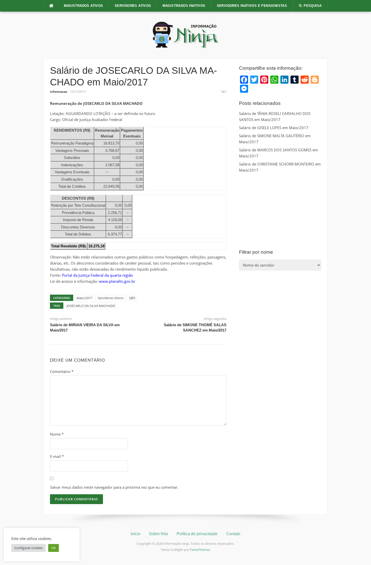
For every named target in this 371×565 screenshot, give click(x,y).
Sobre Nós (158, 534)
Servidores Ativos (133, 6)
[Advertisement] (280, 211)
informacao (58, 91)
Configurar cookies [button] (28, 548)
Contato (233, 534)
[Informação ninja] (185, 34)
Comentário (61, 371)
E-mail (57, 456)
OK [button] (53, 548)
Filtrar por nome (256, 252)
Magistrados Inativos (184, 6)
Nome (57, 434)
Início (135, 534)
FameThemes (200, 549)
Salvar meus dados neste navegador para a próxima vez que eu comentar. (114, 487)
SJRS (132, 298)
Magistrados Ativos (83, 6)
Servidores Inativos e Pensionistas (252, 6)
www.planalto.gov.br (117, 281)
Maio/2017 (84, 298)
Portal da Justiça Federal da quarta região (97, 275)
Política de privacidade (197, 534)
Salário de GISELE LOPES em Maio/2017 (273, 127)
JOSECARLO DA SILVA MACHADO (91, 305)
